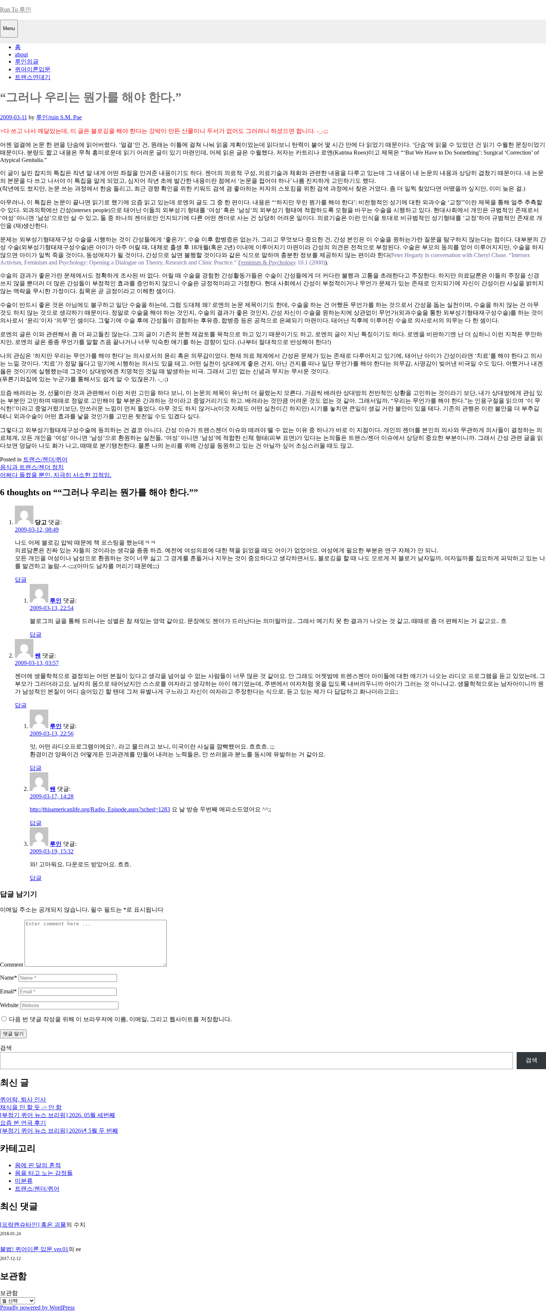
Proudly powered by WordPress (37, 1307)
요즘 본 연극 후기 (23, 1123)
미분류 (24, 1181)
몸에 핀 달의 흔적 (38, 1165)
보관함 (9, 1293)
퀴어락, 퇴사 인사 (23, 1099)
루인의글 (27, 61)
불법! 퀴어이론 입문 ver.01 (34, 1249)
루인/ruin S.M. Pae (59, 117)
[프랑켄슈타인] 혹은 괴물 (33, 1224)
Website (9, 1005)
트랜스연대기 (33, 77)
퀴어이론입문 (33, 69)
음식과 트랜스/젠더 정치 (32, 467)
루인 (56, 600)
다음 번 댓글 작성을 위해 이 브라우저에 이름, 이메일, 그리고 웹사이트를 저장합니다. (120, 1019)
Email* (8, 991)
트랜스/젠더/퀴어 (45, 459)
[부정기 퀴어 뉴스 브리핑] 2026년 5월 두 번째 (59, 1130)
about (21, 54)
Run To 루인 (15, 9)
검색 (6, 1048)
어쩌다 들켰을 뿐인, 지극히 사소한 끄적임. (55, 475)
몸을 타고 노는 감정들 (44, 1173)
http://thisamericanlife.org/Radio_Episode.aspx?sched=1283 (100, 809)
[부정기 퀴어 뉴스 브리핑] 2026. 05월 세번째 (57, 1115)
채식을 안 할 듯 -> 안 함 (31, 1107)
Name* (8, 977)
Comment (11, 964)
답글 (21, 580)
